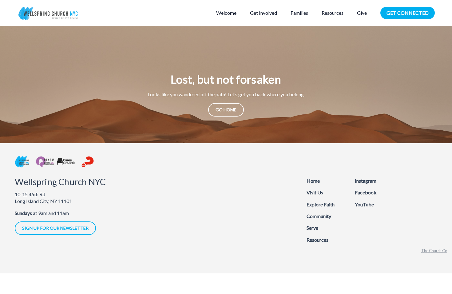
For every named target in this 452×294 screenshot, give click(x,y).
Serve (312, 228)
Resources (317, 240)
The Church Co (434, 250)
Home (313, 181)
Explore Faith (321, 204)
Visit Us (315, 192)
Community (319, 216)
